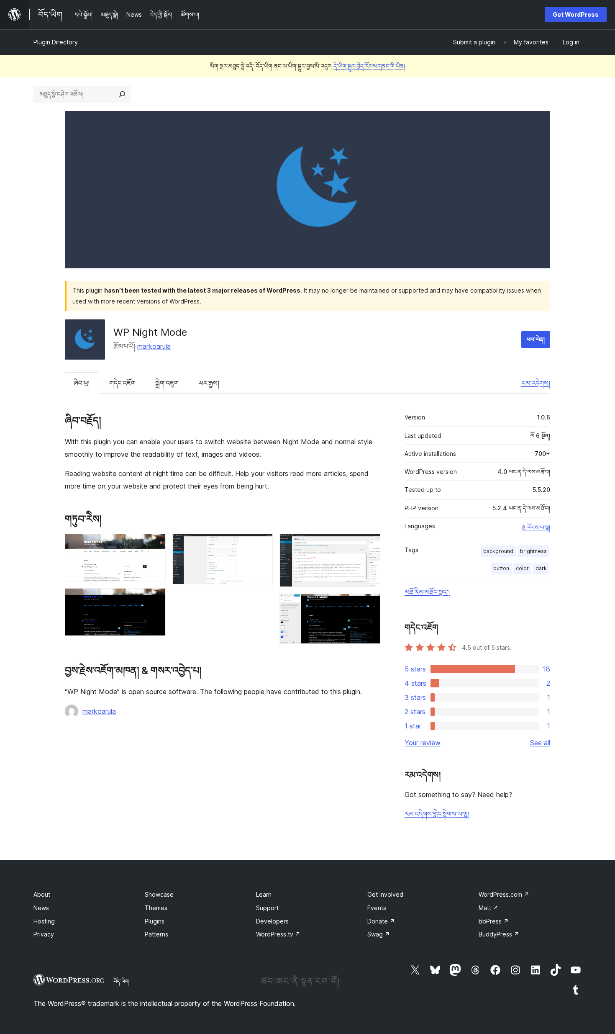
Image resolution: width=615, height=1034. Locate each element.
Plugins (154, 921)
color (522, 568)
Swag (378, 934)
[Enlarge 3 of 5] (261, 545)
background (498, 551)
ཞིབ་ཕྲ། (82, 383)
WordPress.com (504, 894)
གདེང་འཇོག (122, 383)
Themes (156, 907)
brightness (533, 551)
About (41, 894)
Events (376, 907)
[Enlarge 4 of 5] (369, 545)
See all (540, 742)
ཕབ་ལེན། (536, 339)
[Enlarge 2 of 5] (154, 599)
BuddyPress (499, 934)
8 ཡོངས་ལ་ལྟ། (536, 527)
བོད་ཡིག (121, 981)
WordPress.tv (278, 934)
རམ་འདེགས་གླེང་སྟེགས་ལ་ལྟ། (437, 814)
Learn (264, 894)
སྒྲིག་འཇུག (167, 383)
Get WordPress (576, 14)
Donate (381, 921)
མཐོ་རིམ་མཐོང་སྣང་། (427, 592)
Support (267, 907)
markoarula (154, 346)
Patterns (156, 934)
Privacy (43, 934)
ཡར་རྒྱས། (208, 383)
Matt (488, 907)
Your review (423, 742)
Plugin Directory (55, 42)
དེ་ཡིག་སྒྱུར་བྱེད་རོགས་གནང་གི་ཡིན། (369, 65)
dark (541, 568)
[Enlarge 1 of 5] (154, 545)
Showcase (159, 894)
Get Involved (385, 894)
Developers (272, 921)
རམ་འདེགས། (535, 383)
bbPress (494, 921)
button (501, 568)
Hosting (44, 921)
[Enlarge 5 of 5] (369, 605)
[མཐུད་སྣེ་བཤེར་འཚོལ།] (122, 94)
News (41, 907)
